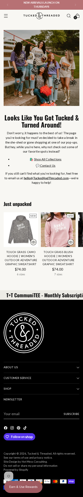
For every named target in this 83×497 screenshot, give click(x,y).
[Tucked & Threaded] (41, 15)
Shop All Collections (47, 159)
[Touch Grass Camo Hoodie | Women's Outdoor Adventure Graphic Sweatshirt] (21, 229)
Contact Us (47, 165)
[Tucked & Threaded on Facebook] (6, 428)
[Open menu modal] (6, 16)
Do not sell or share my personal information (31, 465)
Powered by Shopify (16, 469)
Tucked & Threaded (39, 453)
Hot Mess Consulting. (34, 461)
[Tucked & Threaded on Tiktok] (25, 428)
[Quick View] (33, 242)
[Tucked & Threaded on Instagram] (12, 428)
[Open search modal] (68, 16)
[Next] (75, 5)
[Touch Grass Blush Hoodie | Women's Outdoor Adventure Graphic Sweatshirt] (58, 229)
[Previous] (7, 5)
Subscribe (71, 414)
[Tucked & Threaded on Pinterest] (19, 428)
